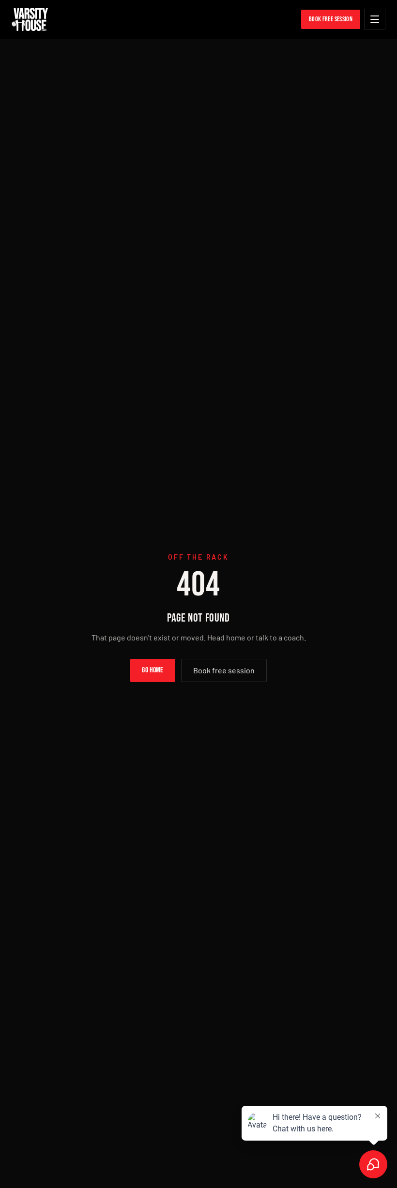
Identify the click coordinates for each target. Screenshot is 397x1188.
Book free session (224, 670)
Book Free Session (330, 19)
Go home (152, 670)
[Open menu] (374, 19)
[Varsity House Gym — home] (30, 19)
